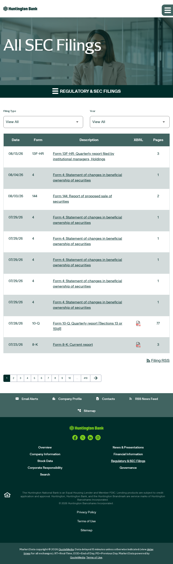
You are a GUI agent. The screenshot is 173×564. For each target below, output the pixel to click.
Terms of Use (86, 521)
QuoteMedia (66, 549)
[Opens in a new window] (75, 437)
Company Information (45, 454)
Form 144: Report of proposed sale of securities (82, 198)
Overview (45, 447)
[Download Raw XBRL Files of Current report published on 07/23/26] (138, 344)
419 (86, 378)
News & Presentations (128, 447)
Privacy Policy (86, 512)
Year (93, 111)
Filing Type (9, 111)
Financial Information (128, 454)
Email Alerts (26, 399)
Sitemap (86, 411)
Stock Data (45, 461)
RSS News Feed (143, 399)
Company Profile (67, 399)
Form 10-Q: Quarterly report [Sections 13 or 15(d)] (87, 326)
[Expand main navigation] (167, 10)
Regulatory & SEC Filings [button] (90, 91)
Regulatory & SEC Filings (128, 461)
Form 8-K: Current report (73, 344)
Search (45, 474)
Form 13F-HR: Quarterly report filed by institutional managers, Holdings (83, 156)
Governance (128, 467)
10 (71, 378)
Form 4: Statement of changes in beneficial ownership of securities (87, 177)
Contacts (105, 399)
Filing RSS (158, 361)
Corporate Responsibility (45, 467)
